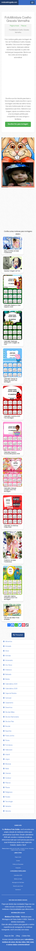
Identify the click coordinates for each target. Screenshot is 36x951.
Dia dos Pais (9, 722)
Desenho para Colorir (18, 886)
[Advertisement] (18, 78)
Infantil (7, 755)
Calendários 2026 (10, 689)
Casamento (8, 703)
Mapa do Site (9, 936)
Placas (7, 788)
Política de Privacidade (18, 864)
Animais (7, 656)
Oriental (7, 773)
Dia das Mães (9, 712)
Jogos (7, 759)
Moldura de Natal (18, 878)
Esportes (7, 731)
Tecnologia (8, 802)
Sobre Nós (26, 936)
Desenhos (8, 708)
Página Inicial (14, 26)
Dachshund (18, 889)
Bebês (7, 679)
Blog (18, 936)
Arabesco (8, 670)
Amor (6, 651)
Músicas (7, 764)
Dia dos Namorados (11, 717)
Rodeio (7, 797)
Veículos (7, 811)
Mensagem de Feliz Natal (18, 882)
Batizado (7, 674)
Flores (7, 740)
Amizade (7, 646)
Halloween (8, 750)
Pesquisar (19, 635)
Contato (18, 860)
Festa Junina (9, 736)
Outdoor (7, 778)
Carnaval (7, 698)
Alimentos (8, 642)
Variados (7, 806)
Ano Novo (8, 665)
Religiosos (8, 792)
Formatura (8, 745)
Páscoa (23, 26)
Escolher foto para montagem (18, 124)
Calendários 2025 (10, 684)
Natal (6, 769)
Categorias (18, 867)
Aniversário (8, 660)
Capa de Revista (10, 693)
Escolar (7, 726)
